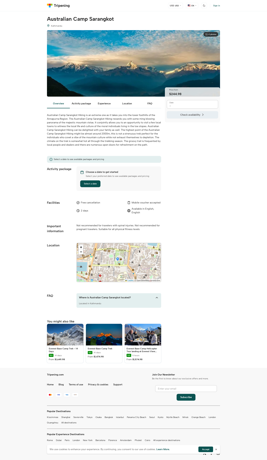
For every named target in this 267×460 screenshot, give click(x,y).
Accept (205, 449)
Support (117, 384)
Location (127, 103)
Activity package (81, 103)
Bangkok (109, 417)
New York (87, 440)
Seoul (152, 417)
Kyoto (160, 417)
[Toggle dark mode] (204, 5)
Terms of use (76, 384)
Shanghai (65, 417)
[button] (117, 259)
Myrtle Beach (172, 417)
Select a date (90, 183)
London (212, 417)
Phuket (138, 440)
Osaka (98, 417)
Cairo (147, 440)
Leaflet (130, 280)
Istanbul (120, 417)
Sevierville (78, 417)
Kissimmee (52, 417)
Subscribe (186, 397)
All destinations (68, 422)
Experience (104, 103)
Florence (112, 440)
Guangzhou (52, 422)
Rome (50, 440)
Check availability (190, 114)
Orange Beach (198, 417)
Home (50, 384)
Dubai (59, 440)
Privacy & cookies (98, 384)
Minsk (185, 417)
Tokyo (89, 417)
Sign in (216, 5)
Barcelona (100, 440)
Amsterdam (126, 440)
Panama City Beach (136, 417)
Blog (61, 384)
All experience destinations (166, 440)
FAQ (149, 103)
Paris (67, 440)
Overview (58, 103)
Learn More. (163, 449)
